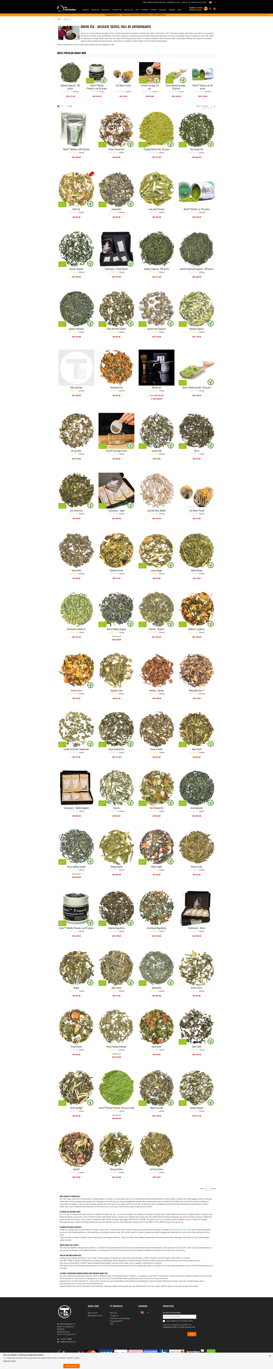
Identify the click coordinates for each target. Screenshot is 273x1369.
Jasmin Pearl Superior (156, 328)
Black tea (95, 10)
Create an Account (198, 2)
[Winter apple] (156, 847)
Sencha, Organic (76, 268)
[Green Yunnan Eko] (116, 129)
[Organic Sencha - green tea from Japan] (76, 249)
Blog (179, 10)
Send (192, 1334)
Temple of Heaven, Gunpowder (76, 749)
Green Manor (76, 1046)
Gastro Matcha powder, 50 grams (176, 87)
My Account (92, 1313)
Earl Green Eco (76, 510)
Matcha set (156, 387)
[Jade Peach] (197, 729)
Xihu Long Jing (76, 387)
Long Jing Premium (156, 209)
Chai (137, 10)
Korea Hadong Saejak (76, 866)
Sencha (116, 807)
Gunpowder (116, 209)
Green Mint (76, 570)
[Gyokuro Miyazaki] (76, 309)
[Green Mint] (76, 550)
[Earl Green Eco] (76, 491)
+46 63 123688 (66, 1339)
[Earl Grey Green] (156, 1149)
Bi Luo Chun (76, 450)
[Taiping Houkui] (116, 847)
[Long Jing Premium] (156, 189)
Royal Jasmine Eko (116, 749)
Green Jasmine (156, 749)
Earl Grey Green (156, 1169)
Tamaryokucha (196, 807)
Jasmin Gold (157, 450)
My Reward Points (95, 1315)
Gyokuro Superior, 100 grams (70, 87)
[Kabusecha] (156, 968)
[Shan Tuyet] (197, 1027)
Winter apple (156, 866)
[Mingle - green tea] (76, 968)
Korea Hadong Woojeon (116, 1046)
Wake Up (76, 209)
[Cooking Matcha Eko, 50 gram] (156, 129)
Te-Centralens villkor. (185, 1321)
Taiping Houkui (116, 866)
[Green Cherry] (197, 968)
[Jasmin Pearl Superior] (156, 309)
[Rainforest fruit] (116, 550)
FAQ (111, 1324)
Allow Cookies (71, 1366)
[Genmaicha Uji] (116, 368)
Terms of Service (185, 1327)
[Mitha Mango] (197, 550)
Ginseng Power (116, 1169)
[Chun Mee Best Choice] (116, 309)
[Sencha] (116, 788)
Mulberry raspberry (196, 629)
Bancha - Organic (156, 629)
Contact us (114, 1315)
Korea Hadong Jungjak (116, 629)
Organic (85, 10)
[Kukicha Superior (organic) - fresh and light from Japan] (197, 309)
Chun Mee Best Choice (116, 328)
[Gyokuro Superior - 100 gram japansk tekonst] (70, 72)
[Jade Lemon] (116, 968)
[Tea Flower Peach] (123, 72)
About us (113, 1313)
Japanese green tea (67, 1286)
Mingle (76, 987)
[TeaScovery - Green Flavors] (116, 249)
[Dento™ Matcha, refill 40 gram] (76, 129)
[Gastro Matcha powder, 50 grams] (176, 72)
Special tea (128, 10)
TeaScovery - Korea (196, 927)
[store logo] (66, 8)
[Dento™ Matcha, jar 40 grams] (202, 72)
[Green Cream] (197, 847)
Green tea (106, 10)
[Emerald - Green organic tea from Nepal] (156, 1088)
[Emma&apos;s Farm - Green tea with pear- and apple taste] (76, 671)
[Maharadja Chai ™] (197, 671)
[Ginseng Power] (116, 1149)
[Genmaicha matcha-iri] (76, 609)
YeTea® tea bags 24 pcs (150, 87)
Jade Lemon (116, 987)
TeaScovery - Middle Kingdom (76, 807)
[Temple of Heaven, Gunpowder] (76, 729)
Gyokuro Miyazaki (76, 328)
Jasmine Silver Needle (156, 510)
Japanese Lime (116, 690)
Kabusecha (156, 987)
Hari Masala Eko (156, 807)
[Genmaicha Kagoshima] (156, 908)
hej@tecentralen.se (68, 1342)
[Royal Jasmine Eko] (116, 729)
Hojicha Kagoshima (116, 927)
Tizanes (153, 10)
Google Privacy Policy (170, 1327)
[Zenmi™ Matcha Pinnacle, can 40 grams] (96, 72)
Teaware (172, 10)
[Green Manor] (76, 1027)
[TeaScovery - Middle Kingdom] (76, 788)
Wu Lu (196, 450)
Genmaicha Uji (116, 387)
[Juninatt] (76, 1149)
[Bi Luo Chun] (76, 431)
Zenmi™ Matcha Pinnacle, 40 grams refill (116, 1107)
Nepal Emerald (156, 1107)
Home (59, 19)
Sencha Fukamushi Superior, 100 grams (197, 268)
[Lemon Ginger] (156, 550)
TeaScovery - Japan (116, 510)
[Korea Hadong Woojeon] (116, 1027)
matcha (170, 1247)
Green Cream (196, 866)
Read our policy (9, 1361)
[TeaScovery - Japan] (116, 491)
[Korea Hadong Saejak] (76, 847)
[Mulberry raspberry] (197, 609)
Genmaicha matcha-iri (76, 629)
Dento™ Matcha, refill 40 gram (76, 149)
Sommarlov (156, 1046)
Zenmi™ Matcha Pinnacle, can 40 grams (97, 87)
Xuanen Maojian (196, 1107)
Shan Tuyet (196, 1046)
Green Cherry (196, 987)
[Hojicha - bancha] (156, 671)
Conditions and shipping (120, 1318)
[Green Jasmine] (156, 729)
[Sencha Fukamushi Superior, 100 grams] (197, 249)
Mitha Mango (196, 570)
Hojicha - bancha (156, 690)
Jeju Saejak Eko (196, 149)
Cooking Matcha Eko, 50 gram (156, 149)
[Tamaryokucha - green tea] (197, 788)
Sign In (184, 2)
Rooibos (144, 10)
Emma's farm (76, 690)
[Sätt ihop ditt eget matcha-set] (156, 368)
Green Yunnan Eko (116, 149)
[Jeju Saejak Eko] (197, 129)
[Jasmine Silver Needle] (156, 491)
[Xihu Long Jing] (76, 368)
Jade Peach (196, 749)
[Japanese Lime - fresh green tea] (116, 671)
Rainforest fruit (116, 570)
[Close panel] (270, 1356)
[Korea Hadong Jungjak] (116, 609)
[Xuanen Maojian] (197, 1088)
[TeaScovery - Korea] (197, 908)
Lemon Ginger (156, 570)
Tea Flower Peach (123, 85)
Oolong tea (117, 10)
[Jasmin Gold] (156, 431)
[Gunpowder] (116, 189)
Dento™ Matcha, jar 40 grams (203, 87)
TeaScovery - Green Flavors (116, 268)
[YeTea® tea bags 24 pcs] (149, 72)
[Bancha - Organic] (156, 609)
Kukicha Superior (196, 328)
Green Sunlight (76, 1107)
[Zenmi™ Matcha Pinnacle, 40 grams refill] (116, 1088)
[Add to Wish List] (62, 64)
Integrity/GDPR (116, 1321)
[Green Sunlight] (76, 1088)
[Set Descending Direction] (214, 106)
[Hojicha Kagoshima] (116, 908)
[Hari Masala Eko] (156, 788)
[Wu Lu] (197, 431)
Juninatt (76, 1169)
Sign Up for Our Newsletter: (172, 1313)
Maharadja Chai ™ (197, 690)
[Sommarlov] (156, 1027)
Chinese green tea (119, 1276)
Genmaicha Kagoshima (156, 927)
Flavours (162, 10)
